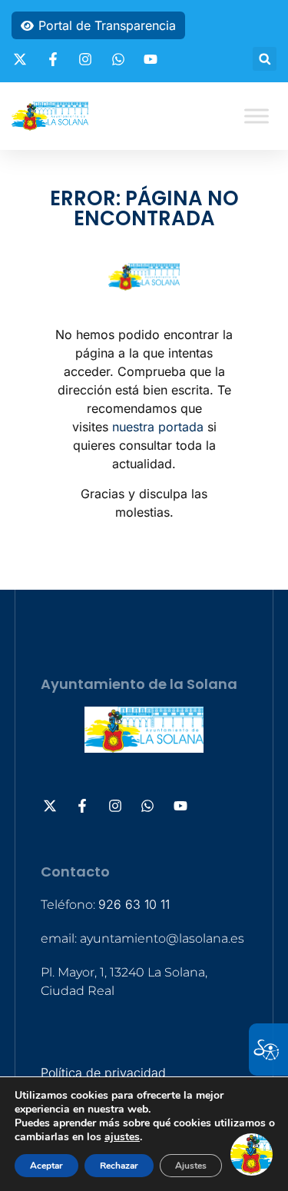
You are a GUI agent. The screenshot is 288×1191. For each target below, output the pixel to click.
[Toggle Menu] (256, 115)
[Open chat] (251, 1154)
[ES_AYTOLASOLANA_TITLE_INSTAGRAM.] (87, 59)
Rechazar (119, 1165)
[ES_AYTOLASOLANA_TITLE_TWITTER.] (22, 59)
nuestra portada (158, 426)
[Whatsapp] (120, 59)
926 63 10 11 (134, 904)
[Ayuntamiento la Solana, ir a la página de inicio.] (50, 116)
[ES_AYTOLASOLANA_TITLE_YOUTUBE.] (153, 59)
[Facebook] (55, 59)
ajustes (122, 1137)
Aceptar (46, 1165)
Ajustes (191, 1165)
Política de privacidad (103, 1072)
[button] (264, 59)
